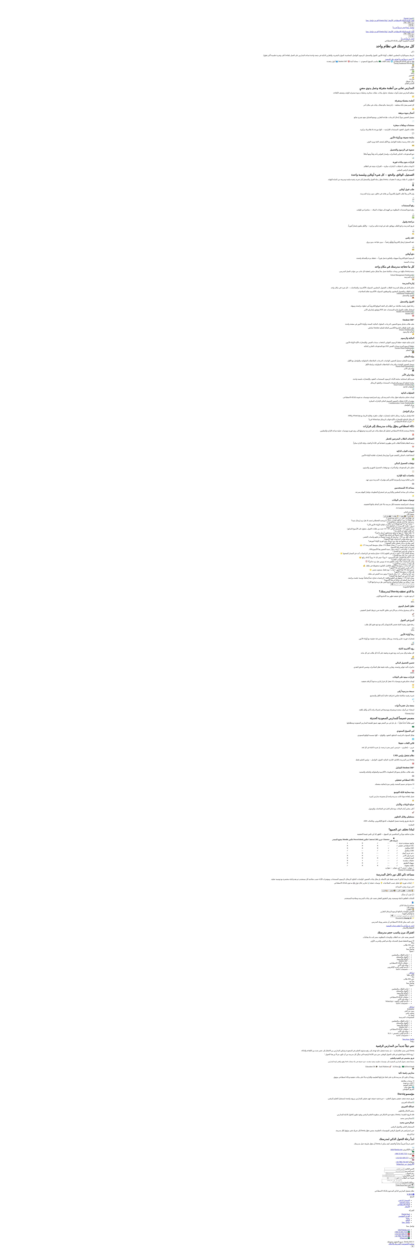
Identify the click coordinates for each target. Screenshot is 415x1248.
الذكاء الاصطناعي (399, 20)
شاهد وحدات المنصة (393, 926)
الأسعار (390, 20)
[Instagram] (409, 1195)
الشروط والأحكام (395, 1244)
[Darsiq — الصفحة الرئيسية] (409, 18)
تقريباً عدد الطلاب (408, 1178)
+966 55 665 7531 (401, 1154)
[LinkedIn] (413, 1195)
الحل (412, 20)
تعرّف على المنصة (391, 59)
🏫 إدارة (410, 516)
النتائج (408, 1220)
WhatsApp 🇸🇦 (405, 1238)
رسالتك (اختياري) (408, 1182)
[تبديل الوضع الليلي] (411, 25)
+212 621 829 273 (402, 1158)
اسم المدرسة (409, 1171)
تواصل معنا (370, 20)
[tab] (410, 891)
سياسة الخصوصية (407, 1244)
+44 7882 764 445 (402, 1162)
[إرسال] (392, 584)
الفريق (376, 20)
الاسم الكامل (409, 1169)
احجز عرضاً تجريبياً (399, 28)
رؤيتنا (408, 1218)
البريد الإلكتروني (408, 1176)
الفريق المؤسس (404, 1216)
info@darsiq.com (396, 1149)
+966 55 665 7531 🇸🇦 (402, 1232)
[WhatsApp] (411, 1195)
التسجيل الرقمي (404, 1200)
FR (405, 22)
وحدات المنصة (405, 1202)
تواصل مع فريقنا (408, 1039)
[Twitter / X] (407, 1195)
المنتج (408, 20)
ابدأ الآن (411, 973)
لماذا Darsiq (383, 20)
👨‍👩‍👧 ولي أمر (387, 516)
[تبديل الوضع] (411, 36)
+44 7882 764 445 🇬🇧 (402, 1236)
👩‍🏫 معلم (403, 516)
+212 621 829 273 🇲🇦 (402, 1234)
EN (409, 22)
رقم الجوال (410, 1173)
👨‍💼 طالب (396, 516)
